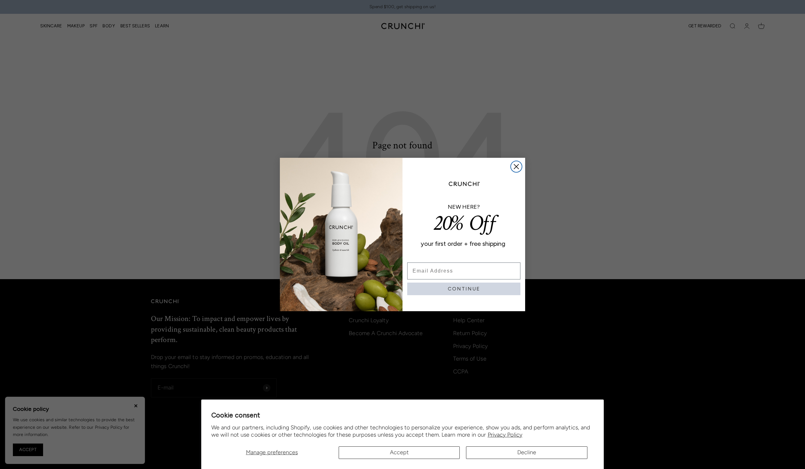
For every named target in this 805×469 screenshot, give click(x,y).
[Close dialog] (516, 166)
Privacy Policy (505, 434)
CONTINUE (464, 289)
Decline (526, 452)
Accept (399, 452)
